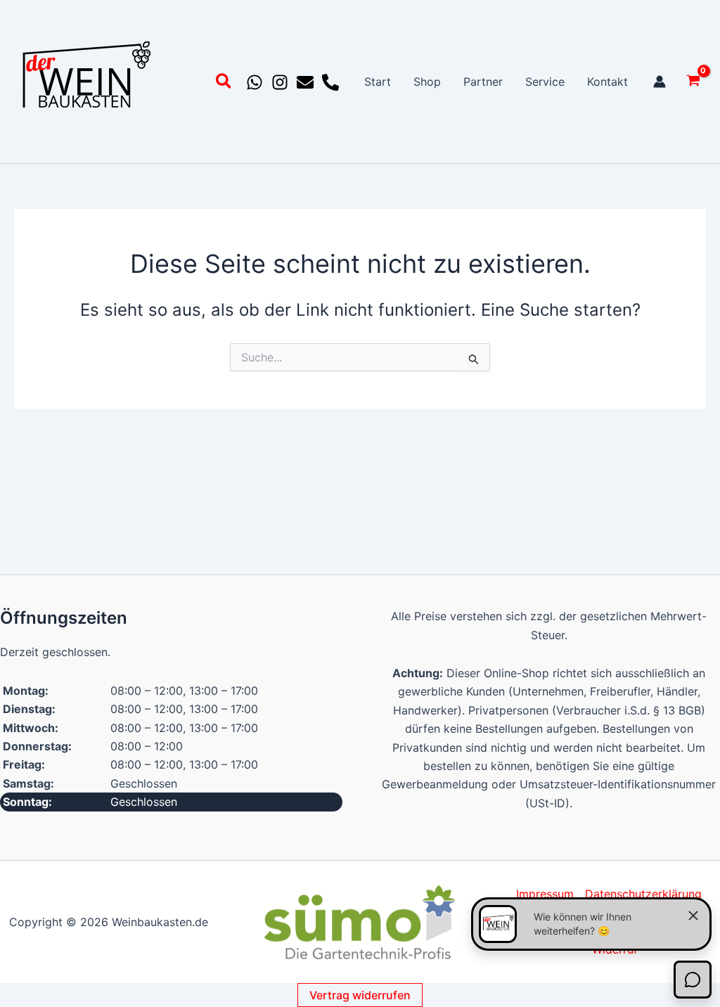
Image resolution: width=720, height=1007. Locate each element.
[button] (224, 83)
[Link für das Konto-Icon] (659, 81)
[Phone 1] (330, 82)
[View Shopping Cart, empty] (693, 82)
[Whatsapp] (254, 82)
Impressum (545, 894)
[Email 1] (305, 82)
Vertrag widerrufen (360, 995)
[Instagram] (279, 82)
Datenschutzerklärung (643, 894)
